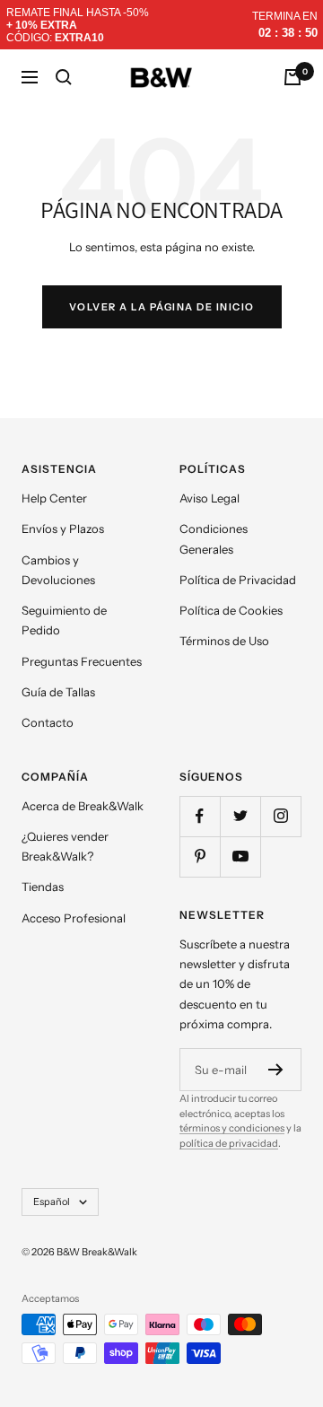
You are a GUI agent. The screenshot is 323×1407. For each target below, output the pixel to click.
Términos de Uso (224, 641)
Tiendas (43, 886)
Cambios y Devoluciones (58, 570)
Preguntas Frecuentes (82, 661)
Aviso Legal (209, 498)
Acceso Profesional (74, 918)
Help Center (54, 498)
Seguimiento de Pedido (64, 620)
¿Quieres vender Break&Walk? (65, 846)
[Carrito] (292, 77)
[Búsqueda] (64, 77)
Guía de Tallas (58, 692)
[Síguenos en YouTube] (240, 856)
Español (51, 1201)
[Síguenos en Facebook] (199, 816)
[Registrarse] (276, 1069)
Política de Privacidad (237, 579)
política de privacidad (228, 1143)
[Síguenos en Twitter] (240, 816)
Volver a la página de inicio (162, 307)
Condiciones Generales (213, 538)
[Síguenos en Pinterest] (199, 856)
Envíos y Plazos (63, 528)
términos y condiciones (231, 1128)
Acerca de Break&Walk (83, 806)
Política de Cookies (231, 610)
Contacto (48, 722)
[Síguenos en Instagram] (280, 816)
